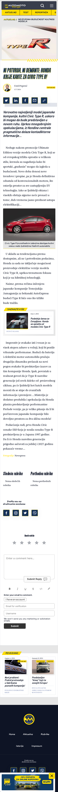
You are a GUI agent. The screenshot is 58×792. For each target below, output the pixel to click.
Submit (15, 626)
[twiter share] (32, 770)
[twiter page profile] (25, 513)
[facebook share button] (25, 100)
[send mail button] (34, 100)
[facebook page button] (6, 513)
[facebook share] (14, 770)
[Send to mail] (23, 770)
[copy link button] (44, 100)
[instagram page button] (16, 513)
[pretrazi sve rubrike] (42, 5)
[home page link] (15, 5)
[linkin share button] (16, 100)
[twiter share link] (6, 100)
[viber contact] (34, 513)
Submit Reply (34, 579)
